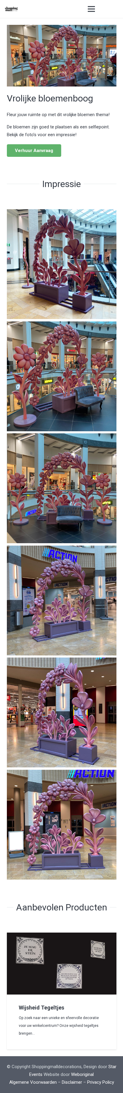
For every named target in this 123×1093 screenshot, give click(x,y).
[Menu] (91, 8)
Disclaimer (72, 1082)
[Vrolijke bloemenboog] (61, 28)
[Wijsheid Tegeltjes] (61, 936)
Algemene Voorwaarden (33, 1082)
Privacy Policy (100, 1082)
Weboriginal (82, 1074)
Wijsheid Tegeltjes (41, 1007)
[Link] (11, 9)
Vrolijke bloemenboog (50, 98)
